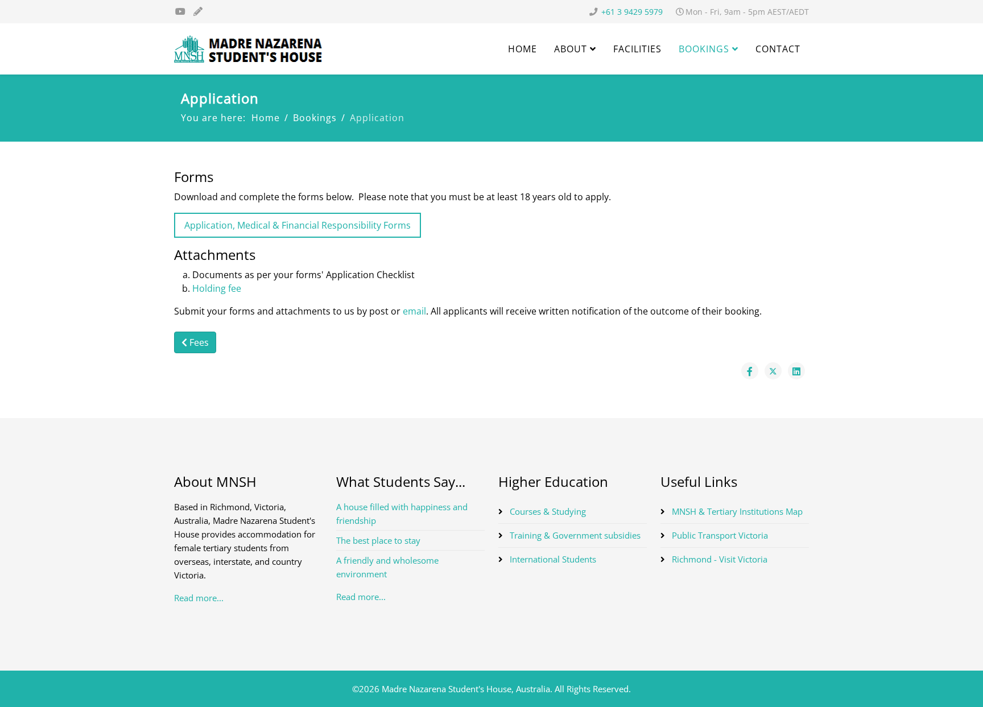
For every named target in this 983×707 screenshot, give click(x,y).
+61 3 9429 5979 (632, 11)
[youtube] (180, 11)
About (570, 49)
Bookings (704, 49)
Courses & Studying (546, 511)
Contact (777, 49)
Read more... (199, 597)
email (414, 311)
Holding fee (216, 288)
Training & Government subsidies (574, 535)
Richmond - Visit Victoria (718, 559)
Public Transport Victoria (719, 535)
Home (522, 49)
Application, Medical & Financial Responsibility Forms (297, 225)
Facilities (637, 49)
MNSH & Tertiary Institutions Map (736, 511)
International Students (551, 559)
